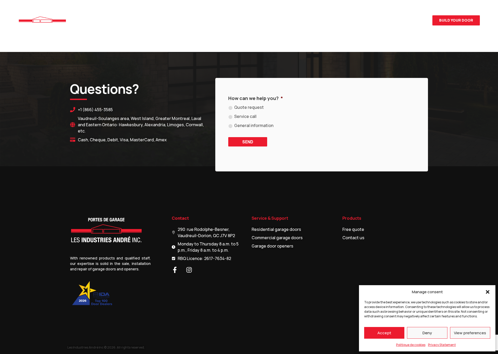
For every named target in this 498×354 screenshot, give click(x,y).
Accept (384, 333)
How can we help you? (255, 98)
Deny (427, 333)
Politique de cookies (410, 345)
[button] (487, 292)
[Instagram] (421, 20)
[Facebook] (411, 20)
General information (253, 125)
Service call (245, 116)
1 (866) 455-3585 (378, 20)
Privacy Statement (442, 345)
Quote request (249, 107)
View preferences (470, 333)
